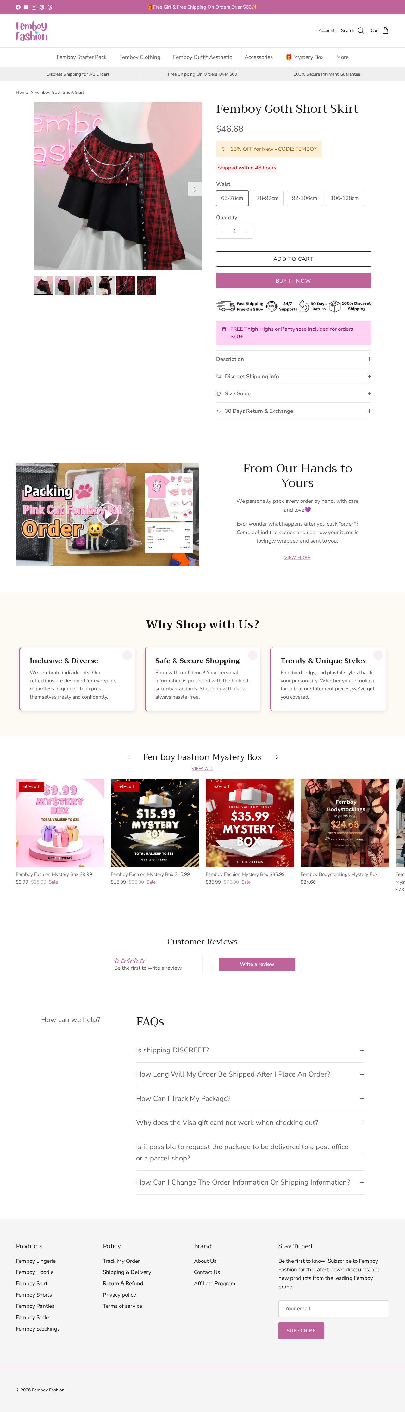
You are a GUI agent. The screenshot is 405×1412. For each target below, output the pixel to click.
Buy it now (294, 280)
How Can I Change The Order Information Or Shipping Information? (243, 1182)
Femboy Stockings (38, 1328)
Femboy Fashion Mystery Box (202, 757)
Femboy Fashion (48, 1390)
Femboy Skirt (31, 1283)
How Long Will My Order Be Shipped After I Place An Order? (233, 1074)
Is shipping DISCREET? (172, 1050)
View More (297, 557)
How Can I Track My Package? (183, 1098)
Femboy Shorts (34, 1295)
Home (22, 92)
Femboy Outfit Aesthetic (202, 57)
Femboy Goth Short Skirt (59, 92)
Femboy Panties (35, 1306)
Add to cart (293, 259)
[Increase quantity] (247, 231)
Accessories (259, 57)
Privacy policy (119, 1295)
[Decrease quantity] (222, 231)
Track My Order (121, 1261)
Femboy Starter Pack (82, 57)
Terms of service (122, 1306)
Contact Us (207, 1272)
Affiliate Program (214, 1283)
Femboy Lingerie (36, 1261)
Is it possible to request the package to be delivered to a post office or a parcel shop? (242, 1152)
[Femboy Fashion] (31, 31)
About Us (205, 1261)
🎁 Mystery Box (304, 57)
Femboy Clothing (139, 57)
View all (202, 768)
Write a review (257, 964)
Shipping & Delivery (127, 1272)
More (342, 57)
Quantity (226, 217)
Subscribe (301, 1330)
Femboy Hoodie (34, 1272)
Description (230, 359)
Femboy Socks (33, 1317)
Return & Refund (123, 1283)
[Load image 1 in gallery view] (118, 186)
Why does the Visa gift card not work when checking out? (227, 1123)
